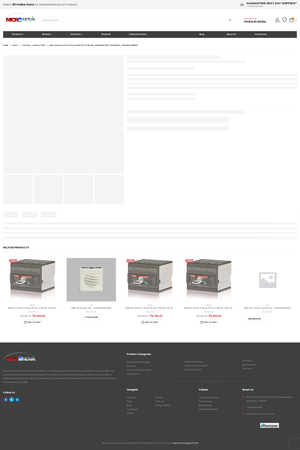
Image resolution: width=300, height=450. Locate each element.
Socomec (247, 360)
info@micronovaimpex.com (260, 413)
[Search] (230, 20)
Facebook (5, 399)
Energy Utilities (163, 405)
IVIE (91, 305)
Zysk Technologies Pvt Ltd (185, 443)
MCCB (32, 305)
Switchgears (133, 373)
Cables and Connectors (197, 365)
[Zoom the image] (19, 354)
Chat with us (249, 18)
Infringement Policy (208, 409)
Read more (92, 317)
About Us (231, 34)
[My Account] (277, 20)
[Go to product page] (91, 279)
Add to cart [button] (34, 322)
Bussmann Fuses (193, 369)
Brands (159, 397)
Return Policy (205, 405)
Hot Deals (247, 368)
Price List (106, 34)
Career (130, 413)
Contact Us (261, 34)
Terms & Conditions (209, 397)
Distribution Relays (194, 361)
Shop (129, 401)
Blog (201, 34)
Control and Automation (139, 369)
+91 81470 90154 (254, 22)
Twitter (11, 399)
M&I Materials (249, 364)
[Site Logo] (19, 20)
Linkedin (17, 399)
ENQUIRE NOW (254, 318)
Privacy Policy (206, 401)
